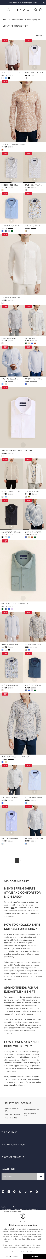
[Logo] (23, 10)
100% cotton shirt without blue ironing (34, 379)
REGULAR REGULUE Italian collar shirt (10, 338)
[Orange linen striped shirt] (35, 343)
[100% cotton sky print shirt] (34, 820)
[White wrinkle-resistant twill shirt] (23, 417)
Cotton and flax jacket (32, 491)
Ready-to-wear (17, 19)
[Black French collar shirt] (9, 78)
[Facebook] (9, 1191)
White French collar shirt (11, 73)
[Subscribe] (40, 1176)
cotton (33, 948)
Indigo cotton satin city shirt (10, 226)
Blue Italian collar (10, 838)
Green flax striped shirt (33, 338)
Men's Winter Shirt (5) (31, 1109)
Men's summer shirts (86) (12, 1109)
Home (5, 19)
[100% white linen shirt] (23, 264)
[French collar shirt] (6, 78)
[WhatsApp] (37, 1191)
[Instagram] (3, 1191)
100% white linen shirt (11, 297)
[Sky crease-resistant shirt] (34, 780)
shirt (12, 908)
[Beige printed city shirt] (11, 167)
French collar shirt (10, 644)
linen (22, 940)
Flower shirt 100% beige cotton (33, 644)
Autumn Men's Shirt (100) (30, 1114)
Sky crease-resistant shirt (34, 797)
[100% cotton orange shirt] (23, 111)
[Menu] (4, 10)
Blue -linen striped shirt (33, 532)
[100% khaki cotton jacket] (29, 497)
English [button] (4, 1207)
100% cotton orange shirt (13, 144)
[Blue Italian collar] (11, 820)
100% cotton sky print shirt (34, 838)
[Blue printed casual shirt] (11, 780)
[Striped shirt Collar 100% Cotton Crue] (6, 384)
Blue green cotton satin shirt (33, 685)
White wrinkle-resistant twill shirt (17, 450)
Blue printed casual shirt (10, 797)
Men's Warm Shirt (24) (12, 1114)
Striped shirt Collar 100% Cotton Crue (11, 491)
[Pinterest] (20, 1191)
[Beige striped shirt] (29, 343)
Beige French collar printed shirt (10, 685)
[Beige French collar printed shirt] (11, 667)
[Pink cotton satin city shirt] (9, 231)
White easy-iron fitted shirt (34, 73)
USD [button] (14, 1207)
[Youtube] (14, 1191)
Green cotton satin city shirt (15, 604)
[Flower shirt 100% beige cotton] (34, 627)
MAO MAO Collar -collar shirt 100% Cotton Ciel (9, 379)
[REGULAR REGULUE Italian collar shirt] (11, 320)
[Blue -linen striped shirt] (32, 343)
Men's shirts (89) (11, 1118)
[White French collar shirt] (11, 55)
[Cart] (40, 10)
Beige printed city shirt (9, 185)
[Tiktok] (25, 1191)
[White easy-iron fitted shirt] (34, 55)
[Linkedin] (31, 1191)
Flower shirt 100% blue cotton (15, 757)
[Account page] (8, 9)
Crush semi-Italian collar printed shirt (34, 185)
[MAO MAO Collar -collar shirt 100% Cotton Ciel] (11, 361)
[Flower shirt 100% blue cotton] (29, 650)
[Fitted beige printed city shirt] (34, 208)
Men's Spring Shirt (34, 19)
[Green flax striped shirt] (34, 320)
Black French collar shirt (11, 532)
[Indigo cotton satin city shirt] (11, 208)
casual (36, 1054)
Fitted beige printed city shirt (33, 226)
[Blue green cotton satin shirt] (6, 231)
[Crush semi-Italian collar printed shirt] (34, 167)
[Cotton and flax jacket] (34, 474)
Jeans (35, 1025)
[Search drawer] (35, 10)
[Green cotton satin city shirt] (12, 231)
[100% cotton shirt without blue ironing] (34, 361)
